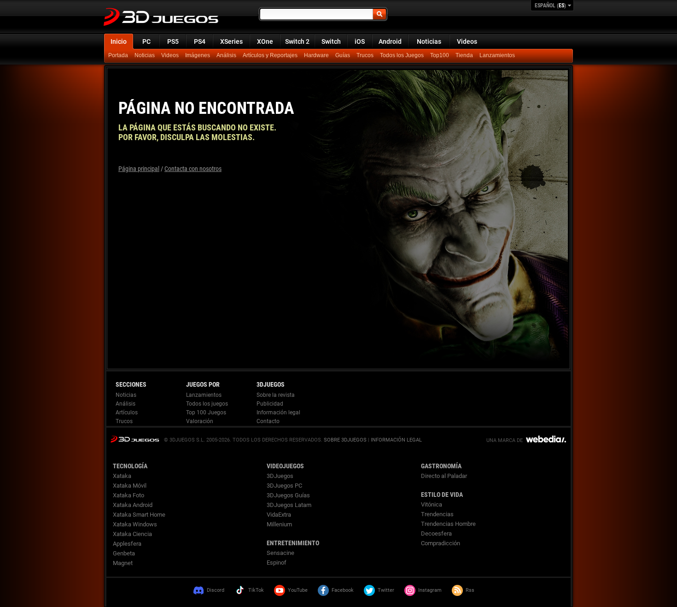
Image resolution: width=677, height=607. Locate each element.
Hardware (316, 55)
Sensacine (280, 552)
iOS (360, 41)
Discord (215, 590)
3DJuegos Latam (289, 504)
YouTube (298, 590)
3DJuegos (280, 475)
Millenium (279, 524)
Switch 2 (297, 41)
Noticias (429, 41)
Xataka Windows (135, 524)
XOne (265, 41)
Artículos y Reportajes (270, 55)
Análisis (226, 55)
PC (146, 41)
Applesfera (127, 543)
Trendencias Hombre (448, 523)
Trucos (365, 55)
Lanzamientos (497, 55)
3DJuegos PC (284, 485)
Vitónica (431, 504)
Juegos (134, 439)
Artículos (127, 412)
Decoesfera (436, 533)
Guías (342, 55)
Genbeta (124, 553)
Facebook (343, 590)
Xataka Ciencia (132, 533)
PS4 (199, 41)
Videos (467, 41)
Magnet (123, 563)
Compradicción (440, 543)
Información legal (278, 412)
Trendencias (437, 514)
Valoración (199, 421)
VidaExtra (279, 514)
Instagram (430, 590)
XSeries (231, 41)
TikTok (256, 590)
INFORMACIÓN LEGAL (396, 440)
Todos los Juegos (402, 55)
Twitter (386, 590)
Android (390, 41)
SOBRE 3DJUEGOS (345, 440)
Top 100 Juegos (206, 412)
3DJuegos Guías (288, 495)
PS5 (173, 41)
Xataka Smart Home (139, 514)
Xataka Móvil (129, 485)
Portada (118, 55)
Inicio (119, 41)
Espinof (276, 562)
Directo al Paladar (444, 475)
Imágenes (197, 55)
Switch (331, 41)
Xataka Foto (128, 495)
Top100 (439, 55)
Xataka (122, 475)
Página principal (138, 168)
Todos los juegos (207, 404)
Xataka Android (132, 504)
